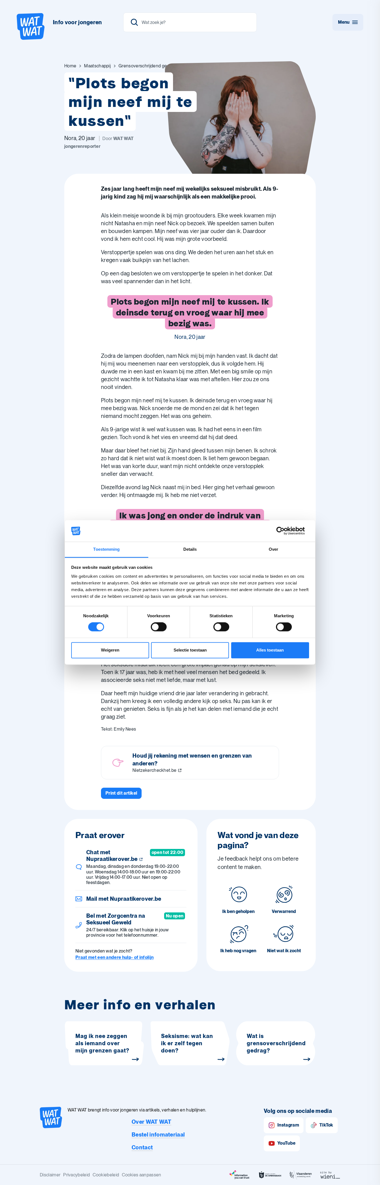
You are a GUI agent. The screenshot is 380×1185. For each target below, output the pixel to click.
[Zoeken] (190, 22)
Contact (142, 1147)
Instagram (288, 1125)
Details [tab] (190, 549)
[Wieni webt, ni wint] (330, 1175)
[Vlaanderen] (301, 1175)
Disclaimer (50, 1174)
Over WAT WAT (151, 1121)
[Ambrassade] (270, 1175)
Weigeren (110, 650)
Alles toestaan (270, 650)
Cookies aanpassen (141, 1174)
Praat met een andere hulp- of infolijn (114, 957)
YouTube (286, 1143)
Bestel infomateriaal (158, 1134)
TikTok (326, 1125)
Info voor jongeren (77, 22)
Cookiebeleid (106, 1174)
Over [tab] (273, 549)
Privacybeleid (76, 1174)
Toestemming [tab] (106, 549)
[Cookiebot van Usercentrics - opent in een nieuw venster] (284, 531)
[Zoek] (134, 22)
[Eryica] (239, 1175)
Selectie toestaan (190, 650)
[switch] (159, 627)
